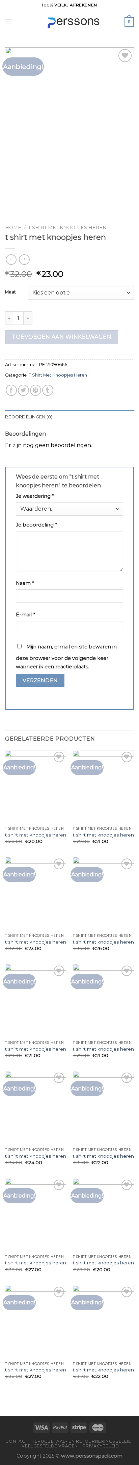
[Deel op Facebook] (11, 390)
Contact (16, 1441)
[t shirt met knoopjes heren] (35, 786)
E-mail (25, 615)
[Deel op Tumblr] (47, 390)
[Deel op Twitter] (23, 390)
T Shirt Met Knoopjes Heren (67, 227)
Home (13, 227)
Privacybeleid (100, 1445)
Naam (25, 583)
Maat (10, 292)
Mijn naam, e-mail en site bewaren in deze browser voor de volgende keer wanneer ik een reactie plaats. (66, 657)
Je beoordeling (36, 525)
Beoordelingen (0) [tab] (28, 416)
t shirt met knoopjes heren (35, 835)
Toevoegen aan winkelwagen (61, 337)
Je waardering (35, 496)
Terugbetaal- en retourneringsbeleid (82, 1441)
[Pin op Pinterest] (35, 390)
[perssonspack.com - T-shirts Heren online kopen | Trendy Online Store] (69, 22)
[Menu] (9, 22)
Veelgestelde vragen (50, 1445)
